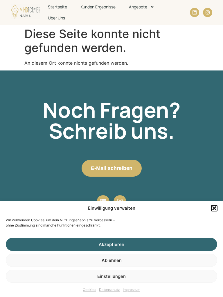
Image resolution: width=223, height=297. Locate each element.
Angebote (138, 7)
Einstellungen (111, 276)
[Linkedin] (194, 12)
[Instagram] (207, 12)
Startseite (57, 7)
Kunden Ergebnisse (98, 7)
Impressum (131, 289)
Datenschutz (109, 289)
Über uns (56, 18)
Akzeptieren (111, 244)
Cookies (89, 289)
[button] (214, 208)
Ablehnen (112, 260)
